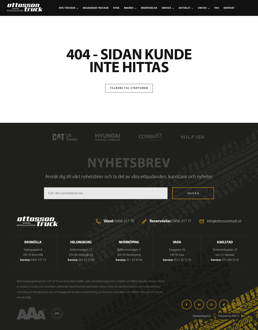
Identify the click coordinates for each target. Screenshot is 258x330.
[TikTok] (224, 304)
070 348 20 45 (230, 260)
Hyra (116, 8)
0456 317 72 (38, 260)
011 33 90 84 (134, 260)
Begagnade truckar (96, 8)
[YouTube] (211, 304)
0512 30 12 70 (182, 260)
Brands (129, 8)
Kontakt (229, 8)
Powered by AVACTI (228, 316)
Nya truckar (67, 8)
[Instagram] (236, 304)
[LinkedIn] (199, 304)
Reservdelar (149, 8)
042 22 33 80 (86, 260)
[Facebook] (187, 304)
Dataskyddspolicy (202, 316)
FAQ (216, 8)
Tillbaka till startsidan (129, 88)
